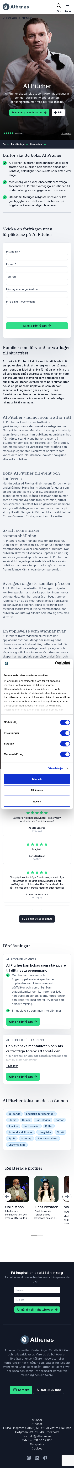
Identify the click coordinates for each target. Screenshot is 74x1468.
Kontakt (23, 1390)
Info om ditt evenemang (20, 301)
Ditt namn (13, 251)
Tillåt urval (37, 790)
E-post (11, 264)
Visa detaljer (55, 768)
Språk (11, 1138)
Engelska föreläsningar (40, 1113)
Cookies (37, 1448)
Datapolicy (37, 1444)
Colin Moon (14, 1207)
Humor (26, 1120)
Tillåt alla (37, 779)
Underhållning (16, 1144)
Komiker (13, 1126)
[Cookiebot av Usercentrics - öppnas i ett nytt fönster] (55, 663)
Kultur (48, 1126)
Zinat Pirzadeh (46, 1207)
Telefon (11, 276)
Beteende (14, 1113)
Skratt (60, 1132)
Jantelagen (43, 1120)
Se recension (66, 133)
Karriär (60, 1120)
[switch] (65, 733)
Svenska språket (47, 1138)
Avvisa (37, 801)
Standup (26, 1138)
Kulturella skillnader (20, 1132)
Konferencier (31, 1126)
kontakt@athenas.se (37, 1436)
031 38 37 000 (50, 1390)
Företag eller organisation (22, 289)
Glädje (12, 1120)
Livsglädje (45, 1132)
